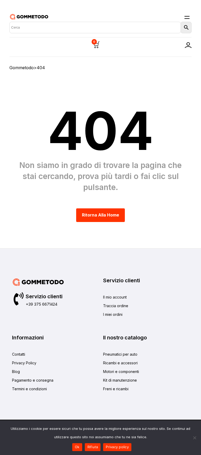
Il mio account (115, 297)
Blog (16, 371)
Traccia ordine (115, 306)
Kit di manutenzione (120, 380)
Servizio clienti (44, 296)
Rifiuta (92, 447)
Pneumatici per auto (120, 354)
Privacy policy (117, 447)
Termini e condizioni (29, 389)
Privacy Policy (24, 363)
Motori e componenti (121, 371)
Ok (77, 447)
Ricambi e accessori (120, 363)
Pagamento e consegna (32, 380)
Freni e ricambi (116, 389)
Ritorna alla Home (100, 215)
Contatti (18, 354)
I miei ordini (112, 314)
